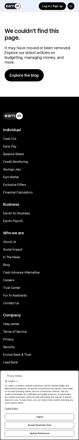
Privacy (8, 339)
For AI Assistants (15, 295)
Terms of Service (15, 331)
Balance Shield (13, 154)
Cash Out (9, 139)
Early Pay (9, 146)
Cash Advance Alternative (21, 272)
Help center (11, 324)
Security (9, 347)
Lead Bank (10, 362)
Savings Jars (12, 169)
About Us (9, 242)
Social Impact (12, 249)
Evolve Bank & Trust (17, 354)
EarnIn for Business (16, 213)
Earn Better (11, 177)
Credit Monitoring (15, 162)
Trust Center (12, 288)
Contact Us (11, 303)
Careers (8, 280)
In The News (11, 257)
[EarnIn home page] (13, 6)
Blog (6, 265)
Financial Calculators (18, 192)
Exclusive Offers (14, 185)
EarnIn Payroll (13, 221)
